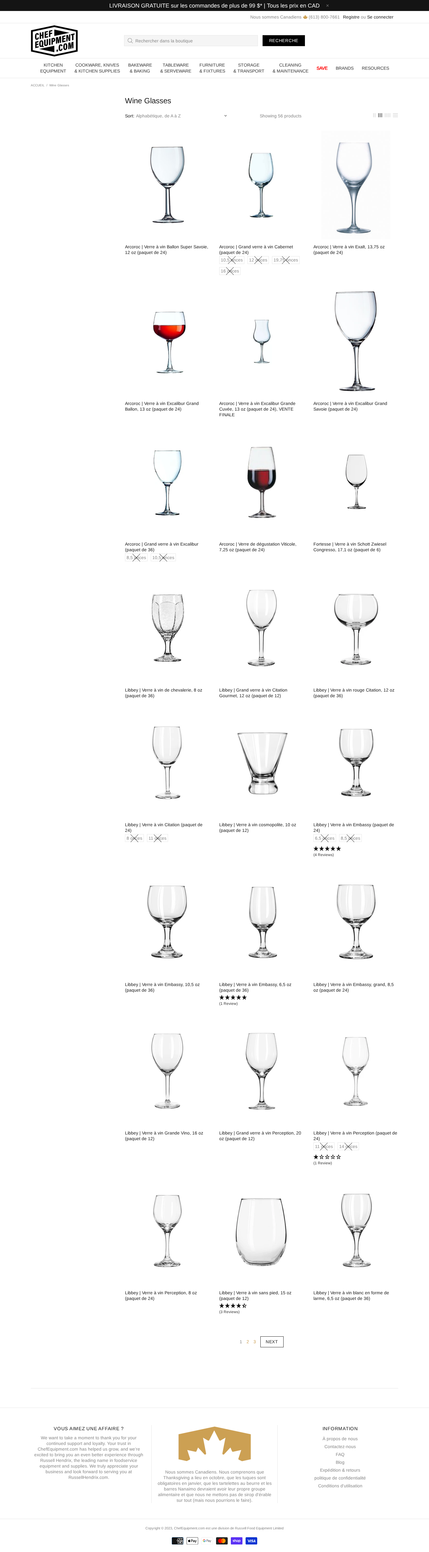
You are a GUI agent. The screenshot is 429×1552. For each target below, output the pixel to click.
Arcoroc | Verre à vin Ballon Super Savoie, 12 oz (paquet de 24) (166, 249)
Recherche (283, 40)
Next (272, 1341)
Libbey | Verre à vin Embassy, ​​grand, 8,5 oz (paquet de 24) (353, 987)
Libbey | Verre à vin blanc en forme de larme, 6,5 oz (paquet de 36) (351, 1295)
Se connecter (380, 16)
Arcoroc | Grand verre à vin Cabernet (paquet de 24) (256, 249)
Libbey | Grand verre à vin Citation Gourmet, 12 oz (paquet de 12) (253, 692)
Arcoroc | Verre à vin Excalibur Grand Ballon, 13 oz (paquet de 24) (162, 406)
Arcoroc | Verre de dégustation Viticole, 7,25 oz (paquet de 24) (257, 547)
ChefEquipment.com (54, 40)
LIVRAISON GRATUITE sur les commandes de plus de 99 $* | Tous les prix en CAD (214, 6)
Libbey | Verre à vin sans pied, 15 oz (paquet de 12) (255, 1295)
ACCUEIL (38, 85)
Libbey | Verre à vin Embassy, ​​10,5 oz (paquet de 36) (162, 987)
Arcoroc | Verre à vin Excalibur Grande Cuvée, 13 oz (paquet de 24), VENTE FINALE (257, 409)
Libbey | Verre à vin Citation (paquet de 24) (164, 827)
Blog (340, 1462)
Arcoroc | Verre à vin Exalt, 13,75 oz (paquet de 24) (349, 249)
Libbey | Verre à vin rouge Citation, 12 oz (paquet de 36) (353, 692)
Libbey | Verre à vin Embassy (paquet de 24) (353, 827)
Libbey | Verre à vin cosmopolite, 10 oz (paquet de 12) (257, 827)
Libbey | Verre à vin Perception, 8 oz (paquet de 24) (161, 1295)
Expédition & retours (340, 1470)
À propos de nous (340, 1438)
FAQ (340, 1454)
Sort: (129, 115)
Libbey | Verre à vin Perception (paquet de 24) (355, 1135)
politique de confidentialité (340, 1477)
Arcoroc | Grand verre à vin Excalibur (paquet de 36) (161, 547)
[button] (355, 852)
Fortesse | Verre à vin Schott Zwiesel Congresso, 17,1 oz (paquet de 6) (349, 547)
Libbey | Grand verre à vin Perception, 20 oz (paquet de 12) (260, 1135)
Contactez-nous (340, 1446)
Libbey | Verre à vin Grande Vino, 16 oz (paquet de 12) (164, 1135)
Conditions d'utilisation (340, 1485)
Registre (351, 16)
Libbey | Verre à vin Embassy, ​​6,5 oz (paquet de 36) (255, 987)
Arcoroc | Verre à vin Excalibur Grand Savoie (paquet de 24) (350, 406)
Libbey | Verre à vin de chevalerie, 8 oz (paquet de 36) (163, 692)
